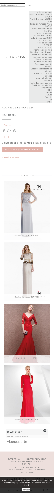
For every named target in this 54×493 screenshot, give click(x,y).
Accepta (26, 490)
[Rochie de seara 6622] (27, 333)
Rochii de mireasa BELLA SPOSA (40, 15)
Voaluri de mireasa (43, 59)
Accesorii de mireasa (42, 57)
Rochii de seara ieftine (42, 85)
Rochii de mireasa (44, 12)
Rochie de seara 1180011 (27, 297)
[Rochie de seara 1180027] (27, 210)
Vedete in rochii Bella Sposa (27, 461)
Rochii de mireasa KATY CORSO (41, 25)
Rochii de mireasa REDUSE (44, 43)
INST (49, 102)
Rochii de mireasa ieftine (41, 83)
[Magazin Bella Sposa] (15, 57)
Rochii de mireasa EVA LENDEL (42, 29)
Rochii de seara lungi (42, 50)
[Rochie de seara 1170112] (27, 394)
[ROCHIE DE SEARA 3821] (4, 137)
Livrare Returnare (27, 472)
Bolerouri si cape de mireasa (43, 74)
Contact (48, 92)
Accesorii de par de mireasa (43, 65)
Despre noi (14, 459)
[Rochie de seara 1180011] (27, 271)
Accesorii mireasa (44, 78)
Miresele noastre (36, 459)
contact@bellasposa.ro (29, 149)
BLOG (49, 90)
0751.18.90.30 (11, 149)
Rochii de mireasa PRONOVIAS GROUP (42, 34)
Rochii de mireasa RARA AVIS (41, 20)
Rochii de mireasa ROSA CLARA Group (41, 39)
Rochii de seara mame (42, 54)
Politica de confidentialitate (27, 467)
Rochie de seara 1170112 (27, 419)
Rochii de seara (45, 47)
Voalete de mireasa (43, 61)
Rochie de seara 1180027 (27, 235)
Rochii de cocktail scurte (41, 52)
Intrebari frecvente (36, 470)
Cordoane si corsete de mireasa (41, 69)
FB (50, 99)
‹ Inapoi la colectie (10, 157)
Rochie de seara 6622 (27, 358)
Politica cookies (16, 470)
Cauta (49, 94)
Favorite (48, 97)
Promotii (48, 80)
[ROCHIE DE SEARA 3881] (9, 137)
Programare (46, 87)
